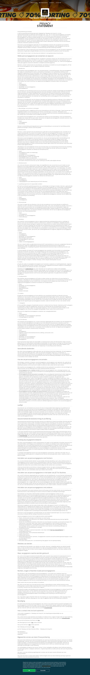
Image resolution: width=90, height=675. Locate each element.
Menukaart (34, 2)
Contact (51, 2)
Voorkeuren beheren (46, 666)
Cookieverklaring (29, 268)
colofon (58, 2)
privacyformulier (23, 435)
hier (39, 620)
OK (29, 670)
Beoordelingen (43, 2)
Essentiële (42, 670)
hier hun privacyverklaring (56, 530)
